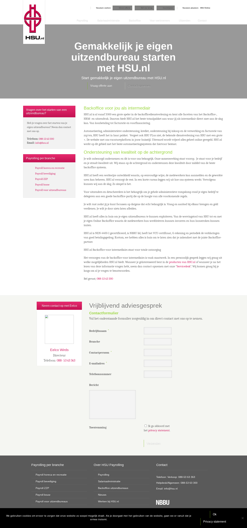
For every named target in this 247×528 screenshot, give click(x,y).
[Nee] (242, 518)
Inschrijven (168, 8)
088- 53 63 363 (66, 360)
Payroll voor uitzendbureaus (50, 190)
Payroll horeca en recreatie (50, 168)
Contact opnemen (139, 85)
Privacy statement (214, 521)
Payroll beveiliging (45, 173)
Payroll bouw (42, 184)
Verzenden (154, 443)
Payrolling (82, 20)
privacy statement (159, 430)
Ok (214, 514)
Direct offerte (124, 8)
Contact (202, 20)
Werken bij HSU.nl (108, 501)
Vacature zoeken (103, 8)
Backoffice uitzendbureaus (113, 488)
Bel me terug (146, 8)
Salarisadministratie (108, 20)
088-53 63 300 (105, 278)
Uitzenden (184, 20)
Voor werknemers (160, 20)
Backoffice (135, 20)
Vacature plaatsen (190, 8)
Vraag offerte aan (101, 85)
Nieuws (102, 494)
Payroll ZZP (41, 179)
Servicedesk (183, 266)
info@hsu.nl (42, 142)
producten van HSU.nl (182, 262)
